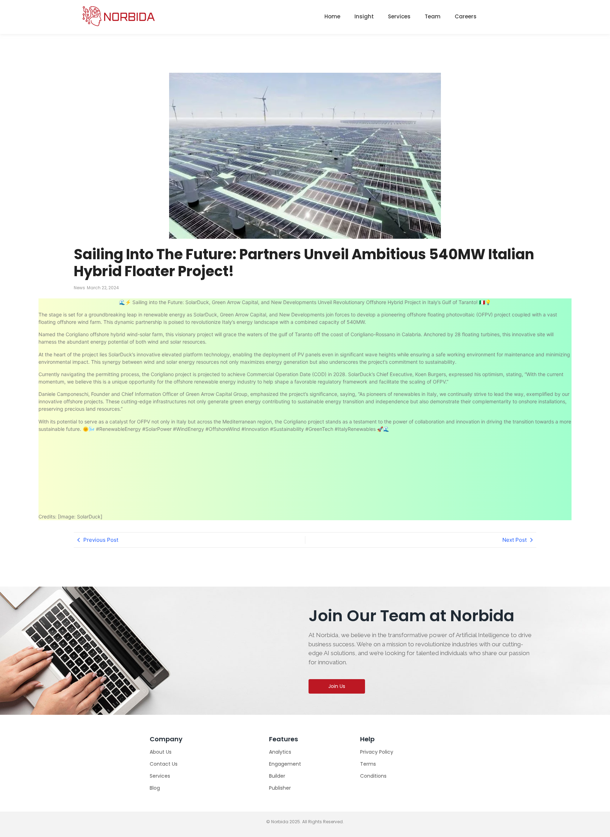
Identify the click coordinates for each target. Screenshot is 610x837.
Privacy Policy (376, 751)
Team (433, 16)
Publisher (280, 787)
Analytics (280, 751)
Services (399, 16)
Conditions (373, 775)
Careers (466, 16)
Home (332, 16)
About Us (161, 751)
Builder (277, 775)
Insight (364, 16)
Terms (368, 763)
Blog (155, 787)
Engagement (285, 763)
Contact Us (164, 763)
